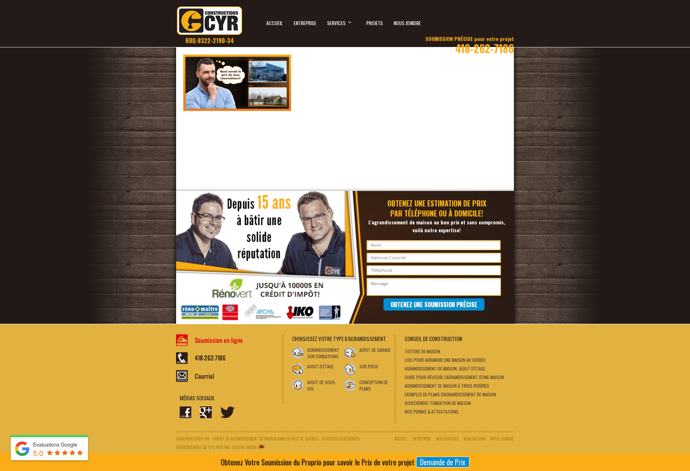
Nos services (447, 439)
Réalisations (474, 439)
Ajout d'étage (320, 366)
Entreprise (305, 23)
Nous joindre (407, 23)
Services (336, 23)
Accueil (274, 23)
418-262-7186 (470, 43)
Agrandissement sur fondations (323, 353)
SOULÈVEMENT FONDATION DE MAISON (438, 403)
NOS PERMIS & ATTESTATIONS (432, 412)
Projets (374, 23)
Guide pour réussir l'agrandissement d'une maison (454, 377)
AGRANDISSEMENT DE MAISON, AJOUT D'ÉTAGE (445, 368)
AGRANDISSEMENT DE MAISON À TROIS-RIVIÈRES (447, 386)
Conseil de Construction (433, 338)
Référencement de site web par (203, 447)
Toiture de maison (422, 351)
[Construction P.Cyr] (209, 24)
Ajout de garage (375, 350)
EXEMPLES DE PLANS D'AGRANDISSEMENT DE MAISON (450, 394)
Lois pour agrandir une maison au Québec (445, 360)
